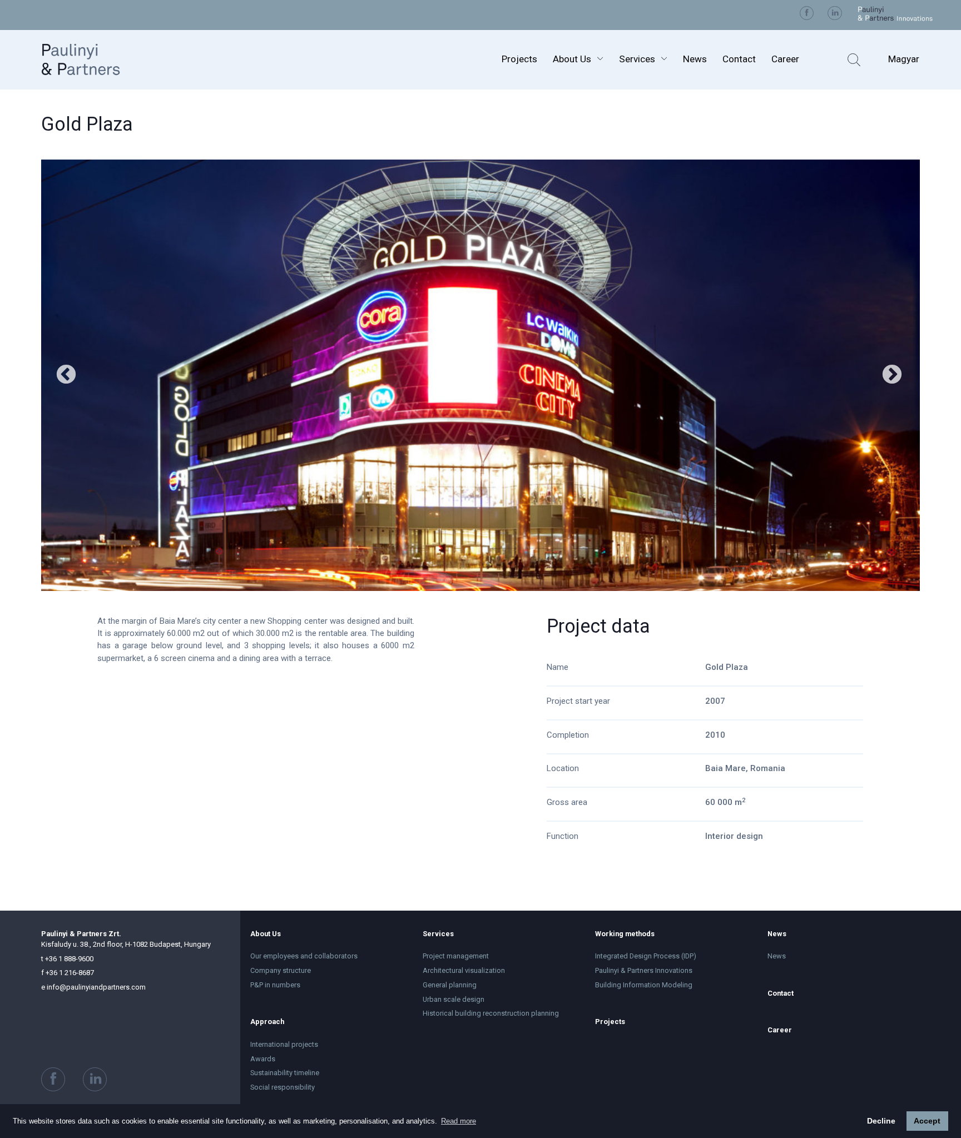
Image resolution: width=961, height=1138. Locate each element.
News (695, 58)
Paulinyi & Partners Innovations (643, 970)
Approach (267, 1021)
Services (637, 58)
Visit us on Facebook (807, 13)
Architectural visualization (464, 970)
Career (785, 58)
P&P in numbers (275, 985)
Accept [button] (927, 1120)
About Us (572, 58)
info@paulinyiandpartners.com (93, 987)
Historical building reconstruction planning (491, 1013)
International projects (284, 1044)
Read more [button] (458, 1121)
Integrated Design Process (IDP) (645, 956)
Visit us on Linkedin (835, 13)
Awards (262, 1059)
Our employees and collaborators (304, 956)
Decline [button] (881, 1120)
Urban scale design (453, 999)
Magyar (903, 58)
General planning (450, 985)
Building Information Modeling (643, 985)
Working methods (625, 934)
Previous (66, 375)
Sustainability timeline (284, 1073)
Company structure (280, 970)
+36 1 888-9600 (67, 959)
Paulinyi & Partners (92, 59)
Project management (456, 956)
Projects (519, 58)
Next (892, 375)
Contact (739, 58)
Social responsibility (282, 1087)
